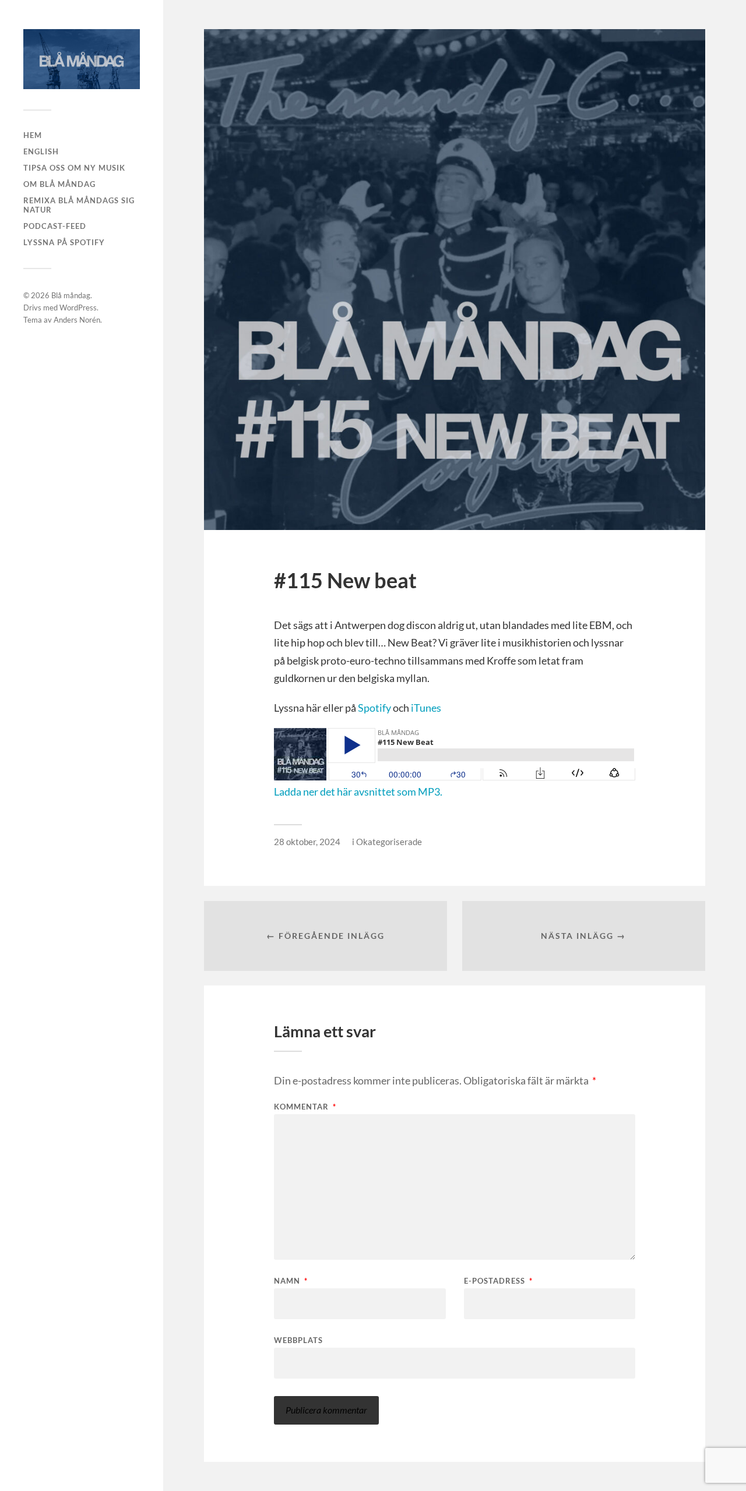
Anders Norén (77, 319)
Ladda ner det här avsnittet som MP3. (358, 791)
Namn (291, 1281)
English (41, 151)
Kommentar (305, 1107)
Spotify (374, 707)
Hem (32, 135)
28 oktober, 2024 (307, 841)
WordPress (78, 307)
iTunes (426, 707)
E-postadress (498, 1281)
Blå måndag (70, 295)
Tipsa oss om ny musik (74, 167)
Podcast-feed (54, 226)
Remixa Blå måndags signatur (79, 205)
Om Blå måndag (59, 184)
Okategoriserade (389, 841)
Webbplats (298, 1339)
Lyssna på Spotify (64, 242)
